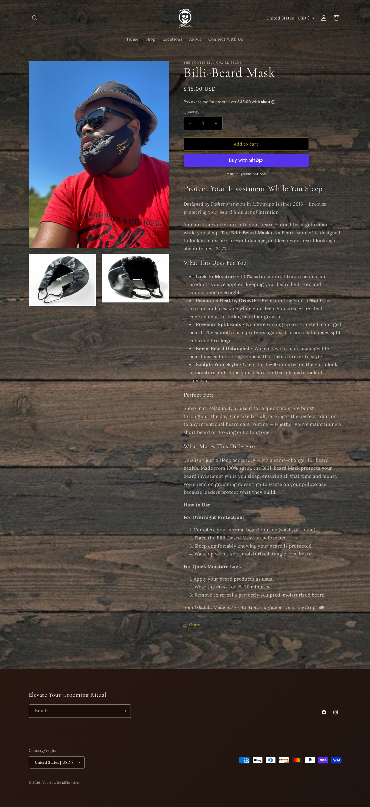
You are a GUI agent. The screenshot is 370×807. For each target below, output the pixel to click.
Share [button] (194, 625)
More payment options (246, 174)
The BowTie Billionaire (60, 782)
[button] (35, 18)
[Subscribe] (124, 711)
